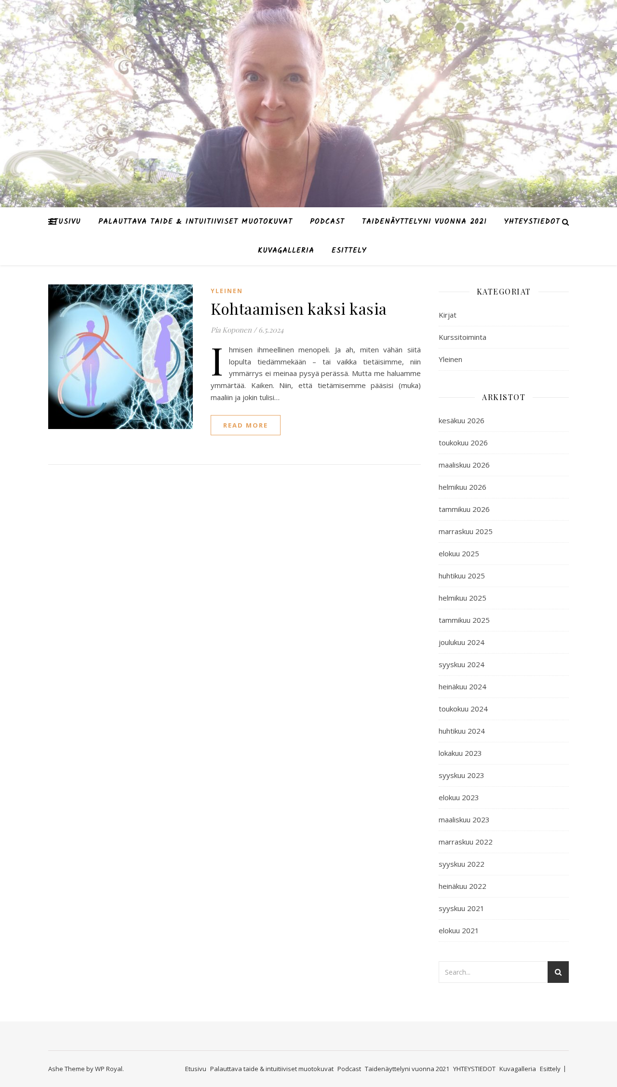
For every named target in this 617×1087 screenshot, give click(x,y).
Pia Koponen (231, 330)
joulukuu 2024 (461, 642)
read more (245, 425)
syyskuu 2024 (461, 664)
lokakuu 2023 (460, 753)
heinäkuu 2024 (462, 686)
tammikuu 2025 (464, 620)
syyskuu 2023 (461, 775)
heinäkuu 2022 (462, 886)
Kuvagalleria (286, 250)
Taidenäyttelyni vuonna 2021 (424, 222)
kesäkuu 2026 (461, 420)
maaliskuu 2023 (464, 819)
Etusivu (65, 222)
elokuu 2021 (459, 930)
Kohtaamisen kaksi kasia (299, 308)
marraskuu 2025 (466, 531)
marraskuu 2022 (466, 841)
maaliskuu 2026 (464, 465)
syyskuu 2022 (461, 864)
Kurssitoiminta (462, 337)
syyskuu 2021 (461, 908)
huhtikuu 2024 (462, 731)
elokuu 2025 (459, 553)
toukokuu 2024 (463, 708)
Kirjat (447, 315)
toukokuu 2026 (463, 442)
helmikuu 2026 (462, 487)
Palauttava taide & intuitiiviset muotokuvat (195, 222)
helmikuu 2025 (462, 598)
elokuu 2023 (459, 797)
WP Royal (108, 1068)
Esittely (349, 250)
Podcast (327, 222)
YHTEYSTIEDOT (532, 222)
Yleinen (227, 291)
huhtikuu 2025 (462, 575)
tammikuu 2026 (464, 509)
